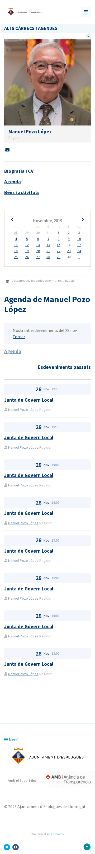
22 (58, 251)
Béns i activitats (21, 192)
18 (16, 251)
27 (38, 257)
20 (38, 251)
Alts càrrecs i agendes (31, 28)
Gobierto (57, 834)
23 (69, 251)
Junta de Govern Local (28, 400)
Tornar (19, 336)
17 (79, 245)
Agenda (12, 182)
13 (38, 245)
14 (48, 245)
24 (79, 251)
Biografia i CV (19, 171)
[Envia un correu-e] (7, 150)
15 (58, 245)
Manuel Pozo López (23, 409)
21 (48, 251)
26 (27, 257)
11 (16, 245)
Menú (13, 739)
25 (16, 257)
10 (79, 239)
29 (58, 257)
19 (27, 251)
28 (16, 233)
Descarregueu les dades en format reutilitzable (43, 280)
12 (27, 245)
